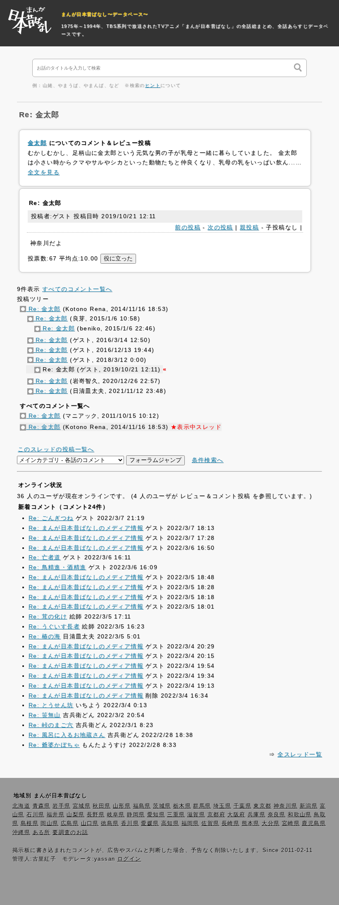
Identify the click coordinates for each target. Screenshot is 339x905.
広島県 (70, 823)
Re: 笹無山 (45, 715)
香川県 (130, 823)
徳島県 (110, 823)
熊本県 (251, 823)
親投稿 (249, 227)
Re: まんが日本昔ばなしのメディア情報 (86, 528)
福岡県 (190, 823)
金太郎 (37, 143)
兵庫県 (256, 815)
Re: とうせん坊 (51, 705)
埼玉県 (222, 806)
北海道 (21, 806)
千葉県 (242, 806)
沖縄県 (21, 832)
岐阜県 (116, 815)
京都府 (216, 815)
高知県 (170, 823)
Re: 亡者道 (45, 557)
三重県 (176, 815)
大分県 (270, 823)
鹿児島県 (314, 823)
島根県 (29, 823)
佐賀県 (210, 823)
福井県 (55, 815)
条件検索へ (208, 460)
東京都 (262, 806)
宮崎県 (291, 823)
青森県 (41, 806)
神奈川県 (286, 806)
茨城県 (162, 806)
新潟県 (309, 806)
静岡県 (136, 815)
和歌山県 (300, 815)
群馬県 (202, 806)
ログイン (129, 859)
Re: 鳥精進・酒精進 (57, 567)
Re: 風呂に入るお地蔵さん (67, 735)
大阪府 (236, 815)
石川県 (35, 815)
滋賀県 (196, 815)
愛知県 (156, 815)
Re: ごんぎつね (51, 518)
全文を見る (44, 172)
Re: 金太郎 (43, 309)
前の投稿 (188, 227)
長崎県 (230, 823)
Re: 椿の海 (45, 636)
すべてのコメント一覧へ (77, 289)
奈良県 (277, 815)
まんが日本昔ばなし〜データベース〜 (104, 14)
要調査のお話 (70, 832)
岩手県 (61, 806)
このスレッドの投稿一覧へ (56, 449)
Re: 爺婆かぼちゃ (54, 744)
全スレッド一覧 (299, 754)
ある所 (41, 832)
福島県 (142, 806)
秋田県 (101, 806)
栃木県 (182, 806)
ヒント (152, 85)
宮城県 (82, 806)
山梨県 (75, 815)
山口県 (90, 823)
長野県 (96, 815)
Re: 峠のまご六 (51, 725)
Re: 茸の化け (48, 616)
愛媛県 (150, 823)
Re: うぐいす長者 (54, 626)
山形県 (122, 806)
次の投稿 (220, 227)
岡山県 (49, 823)
